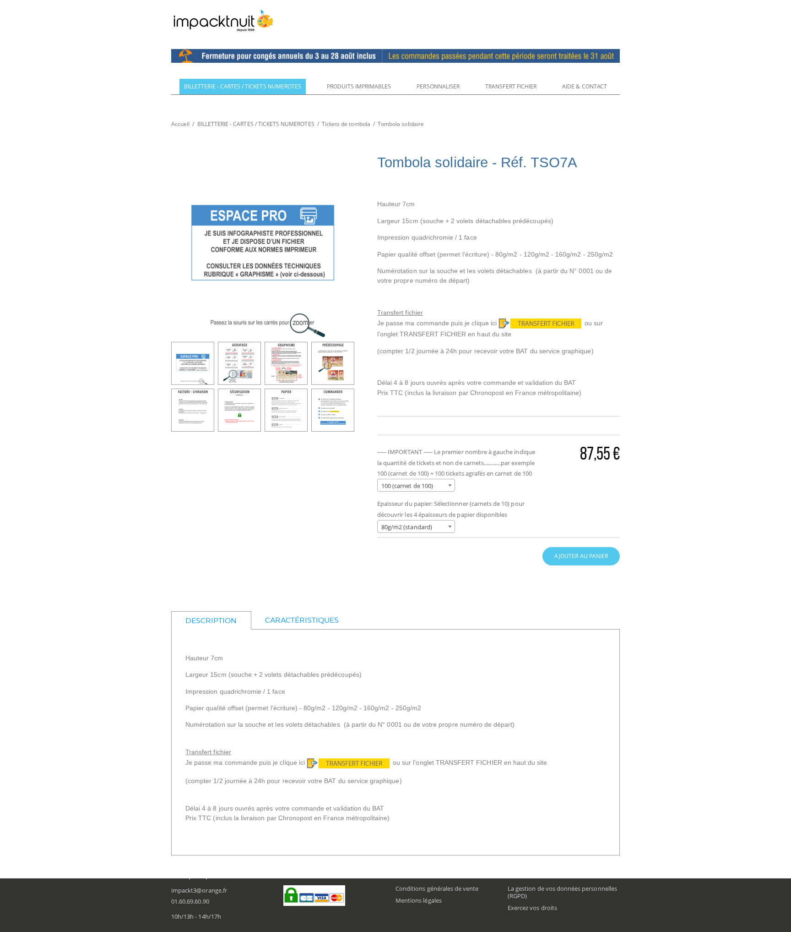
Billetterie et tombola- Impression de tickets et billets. (223, 20)
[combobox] (416, 485)
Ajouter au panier (581, 556)
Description (211, 620)
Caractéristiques (302, 620)
